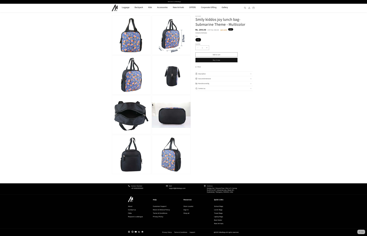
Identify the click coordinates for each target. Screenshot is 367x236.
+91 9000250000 (137, 188)
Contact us (132, 210)
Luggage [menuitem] (125, 7)
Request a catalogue (135, 217)
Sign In (186, 210)
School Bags (218, 206)
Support (192, 232)
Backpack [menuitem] (139, 7)
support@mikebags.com (177, 188)
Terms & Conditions (160, 213)
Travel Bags (218, 213)
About (130, 206)
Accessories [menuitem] (162, 7)
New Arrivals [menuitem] (178, 7)
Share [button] (199, 67)
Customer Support (159, 206)
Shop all (186, 213)
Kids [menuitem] (150, 7)
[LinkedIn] (139, 232)
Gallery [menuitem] (225, 7)
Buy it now (216, 60)
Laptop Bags (218, 217)
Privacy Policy (158, 217)
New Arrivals (218, 223)
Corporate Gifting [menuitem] (208, 7)
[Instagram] (129, 232)
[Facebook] (142, 232)
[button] (245, 8)
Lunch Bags (218, 210)
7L (198, 40)
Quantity (197, 44)
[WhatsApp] (132, 232)
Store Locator (188, 206)
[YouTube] (136, 232)
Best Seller (218, 220)
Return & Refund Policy (161, 210)
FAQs (130, 213)
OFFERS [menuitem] (192, 7)
